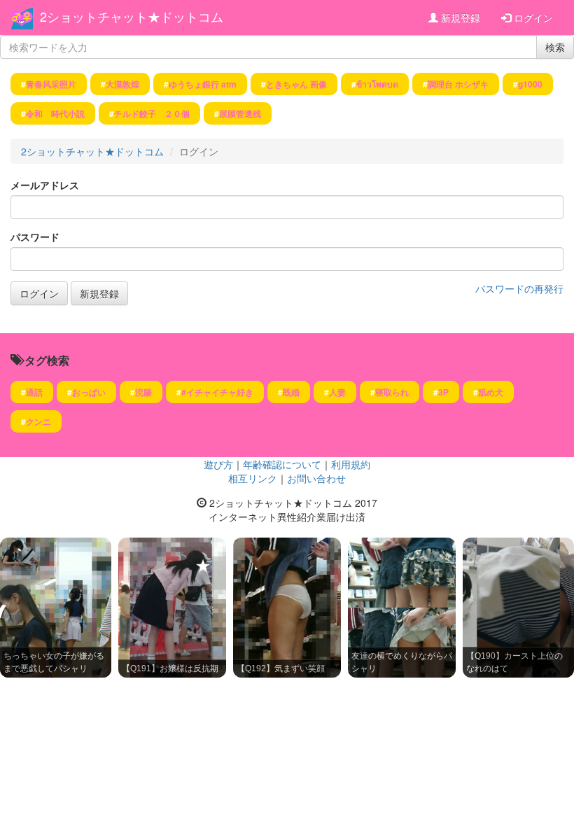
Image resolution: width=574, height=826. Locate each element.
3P (443, 392)
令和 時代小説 (55, 113)
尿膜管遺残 (240, 113)
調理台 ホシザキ (458, 84)
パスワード (34, 237)
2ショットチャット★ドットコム (131, 16)
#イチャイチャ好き (217, 392)
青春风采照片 (51, 84)
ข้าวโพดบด (377, 84)
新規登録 (459, 17)
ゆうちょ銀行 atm (203, 84)
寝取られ (392, 392)
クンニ (38, 421)
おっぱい (89, 392)
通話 (34, 392)
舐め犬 (490, 392)
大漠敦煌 (122, 84)
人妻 (337, 392)
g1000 (530, 84)
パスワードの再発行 (519, 288)
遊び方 (218, 464)
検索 (555, 47)
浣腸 (143, 392)
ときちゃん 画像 (296, 84)
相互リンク (252, 478)
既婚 (291, 392)
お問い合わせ (316, 478)
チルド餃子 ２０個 (152, 113)
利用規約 (350, 464)
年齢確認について (282, 464)
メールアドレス (44, 185)
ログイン (532, 17)
